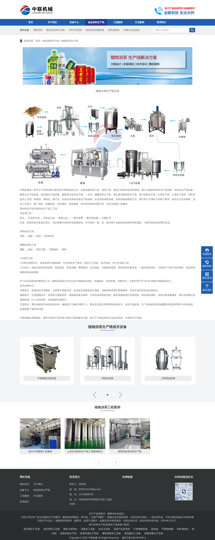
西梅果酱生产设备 (153, 533)
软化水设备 (104, 529)
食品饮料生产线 (96, 22)
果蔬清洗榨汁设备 (55, 30)
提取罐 (154, 529)
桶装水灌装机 (70, 529)
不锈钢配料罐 (141, 529)
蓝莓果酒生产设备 (89, 533)
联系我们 (161, 22)
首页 (30, 22)
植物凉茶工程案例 (107, 407)
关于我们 (52, 22)
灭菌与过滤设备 (131, 30)
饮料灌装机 (114, 30)
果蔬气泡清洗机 (122, 529)
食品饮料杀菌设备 (95, 30)
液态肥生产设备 (32, 529)
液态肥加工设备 (51, 529)
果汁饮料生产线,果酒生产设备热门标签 (109, 524)
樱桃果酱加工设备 (111, 533)
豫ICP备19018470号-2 (134, 537)
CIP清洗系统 (75, 30)
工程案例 (118, 22)
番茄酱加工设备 (132, 533)
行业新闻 (139, 22)
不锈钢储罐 (167, 529)
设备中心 (74, 22)
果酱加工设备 (88, 529)
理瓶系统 (38, 30)
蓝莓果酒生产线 (68, 533)
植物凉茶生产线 (70, 41)
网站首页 (24, 484)
